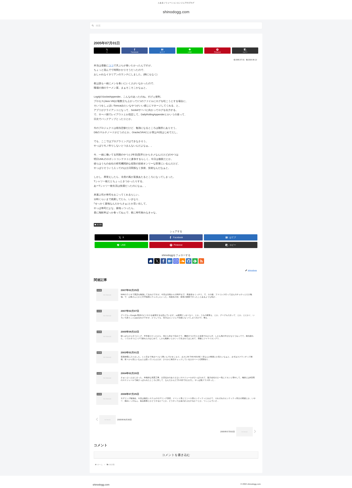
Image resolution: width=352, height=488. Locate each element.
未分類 (99, 225)
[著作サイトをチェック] (150, 261)
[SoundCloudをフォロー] (182, 261)
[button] (245, 50)
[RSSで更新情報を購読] (201, 261)
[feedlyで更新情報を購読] (195, 261)
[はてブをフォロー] (169, 261)
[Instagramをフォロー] (176, 261)
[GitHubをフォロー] (188, 261)
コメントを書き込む (176, 455)
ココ (111, 65)
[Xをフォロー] (157, 261)
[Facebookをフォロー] (163, 261)
